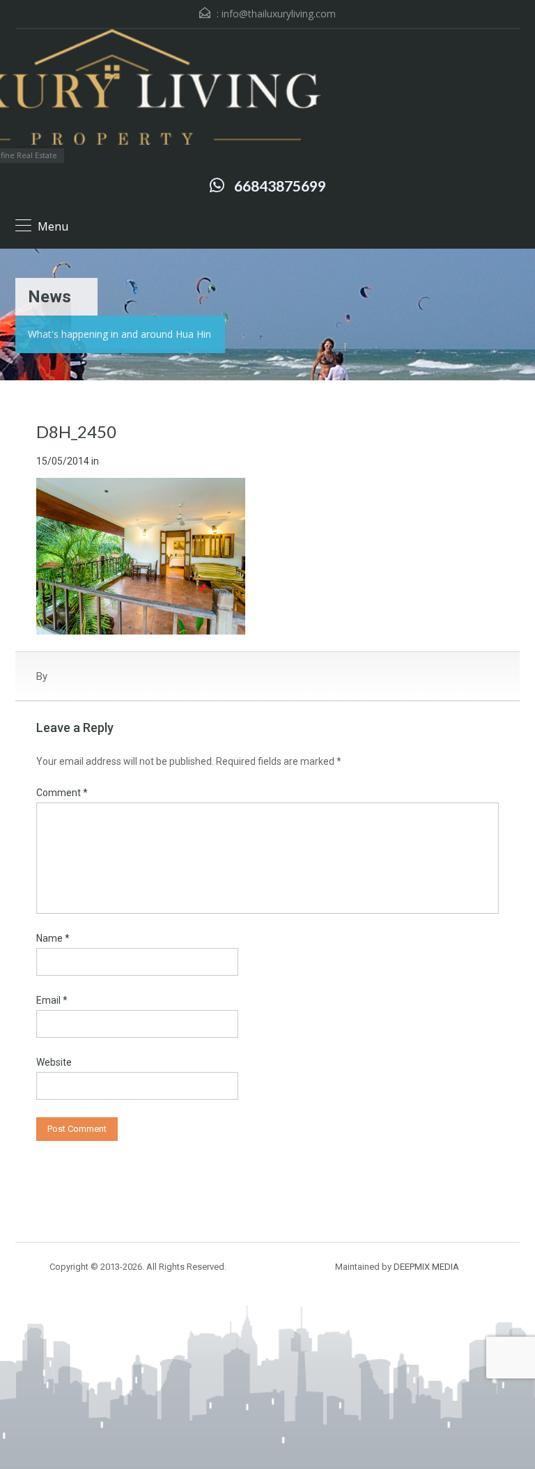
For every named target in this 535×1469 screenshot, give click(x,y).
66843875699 (280, 185)
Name (53, 938)
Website (54, 1062)
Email (52, 1000)
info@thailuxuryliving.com (279, 13)
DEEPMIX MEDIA (426, 1266)
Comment (62, 792)
